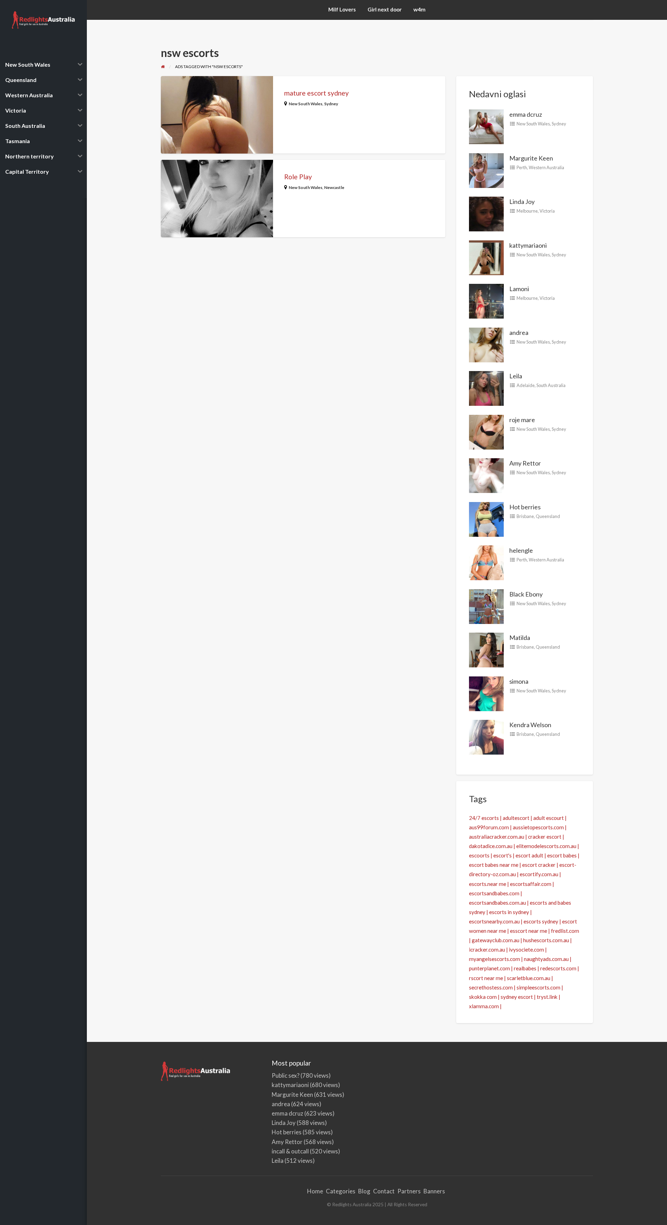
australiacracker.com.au (496, 836)
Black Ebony (526, 594)
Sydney (331, 103)
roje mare (522, 420)
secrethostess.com (491, 987)
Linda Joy (522, 201)
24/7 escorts (484, 818)
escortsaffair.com (530, 884)
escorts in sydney (509, 912)
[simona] (486, 693)
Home (315, 1191)
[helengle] (486, 562)
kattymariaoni (528, 245)
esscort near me (528, 931)
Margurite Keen (531, 158)
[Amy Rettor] (486, 475)
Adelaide (526, 385)
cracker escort (544, 836)
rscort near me (486, 978)
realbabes (525, 968)
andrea (518, 332)
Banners (434, 1191)
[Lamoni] (486, 300)
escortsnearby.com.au (494, 921)
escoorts (479, 855)
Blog (364, 1191)
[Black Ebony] (486, 605)
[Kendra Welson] (486, 736)
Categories (340, 1191)
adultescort (516, 818)
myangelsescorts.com (494, 959)
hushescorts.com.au (546, 940)
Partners (409, 1191)
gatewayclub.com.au (495, 940)
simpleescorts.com (538, 987)
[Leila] (486, 388)
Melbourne (527, 211)
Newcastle (334, 187)
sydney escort (517, 997)
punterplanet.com (489, 968)
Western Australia (546, 167)
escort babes (562, 855)
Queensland (548, 516)
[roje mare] (486, 431)
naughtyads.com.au (546, 959)
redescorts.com (558, 968)
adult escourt (548, 818)
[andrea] (486, 344)
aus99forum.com (489, 827)
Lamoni (519, 289)
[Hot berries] (486, 518)
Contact (384, 1191)
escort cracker (538, 865)
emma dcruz (525, 114)
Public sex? (285, 1075)
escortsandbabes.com (494, 893)
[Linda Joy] (486, 213)
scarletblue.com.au (528, 978)
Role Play (298, 177)
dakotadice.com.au (490, 846)
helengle (521, 550)
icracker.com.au (487, 949)
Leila (515, 376)
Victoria (547, 211)
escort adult (529, 855)
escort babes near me (493, 865)
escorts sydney (541, 921)
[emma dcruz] (486, 126)
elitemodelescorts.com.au (546, 846)
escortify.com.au (539, 874)
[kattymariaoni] (486, 257)
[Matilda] (486, 649)
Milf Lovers (342, 9)
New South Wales (305, 103)
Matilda (519, 637)
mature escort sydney (316, 93)
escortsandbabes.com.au (497, 902)
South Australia (551, 385)
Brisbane (525, 516)
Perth (522, 167)
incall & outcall (290, 1151)
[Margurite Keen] (486, 169)
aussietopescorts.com (538, 827)
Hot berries (525, 507)
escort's (502, 855)
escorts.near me (487, 884)
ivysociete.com (526, 949)
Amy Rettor (525, 463)
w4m (419, 9)
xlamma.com (484, 1006)
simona (518, 681)
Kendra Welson (530, 725)
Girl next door (385, 9)
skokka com (483, 997)
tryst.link (547, 997)
